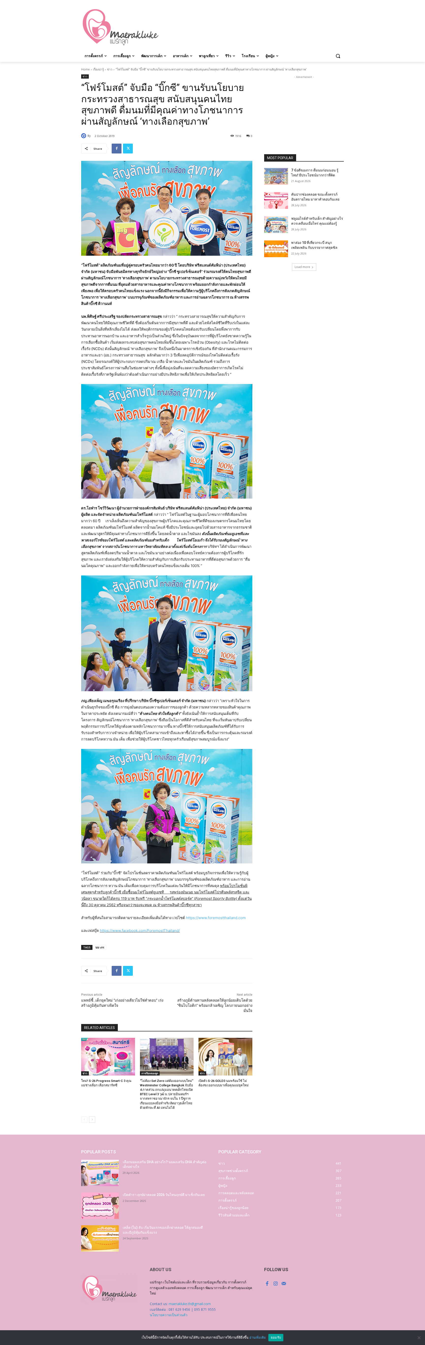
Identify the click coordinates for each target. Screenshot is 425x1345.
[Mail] (284, 1284)
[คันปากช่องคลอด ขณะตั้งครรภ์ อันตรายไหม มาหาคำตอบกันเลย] (276, 200)
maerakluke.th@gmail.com (190, 1303)
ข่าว (109, 69)
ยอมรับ (276, 1337)
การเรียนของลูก (149, 1073)
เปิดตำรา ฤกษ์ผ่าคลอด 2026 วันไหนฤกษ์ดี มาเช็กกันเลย (164, 1195)
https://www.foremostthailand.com (216, 917)
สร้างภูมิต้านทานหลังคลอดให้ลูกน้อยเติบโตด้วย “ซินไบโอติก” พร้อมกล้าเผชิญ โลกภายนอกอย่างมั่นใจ (214, 1005)
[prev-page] (84, 1119)
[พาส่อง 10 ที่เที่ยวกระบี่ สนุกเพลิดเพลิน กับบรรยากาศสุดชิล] (276, 248)
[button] (338, 56)
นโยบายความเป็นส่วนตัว (168, 1314)
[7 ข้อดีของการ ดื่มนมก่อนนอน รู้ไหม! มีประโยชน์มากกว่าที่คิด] (276, 176)
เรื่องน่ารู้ (98, 69)
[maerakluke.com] (120, 27)
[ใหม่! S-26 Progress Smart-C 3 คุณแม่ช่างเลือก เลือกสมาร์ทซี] (108, 1057)
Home (85, 69)
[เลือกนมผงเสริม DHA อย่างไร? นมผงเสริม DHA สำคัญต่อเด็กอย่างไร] (100, 1173)
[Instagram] (275, 1284)
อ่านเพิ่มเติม (257, 1337)
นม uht (99, 947)
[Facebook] (116, 148)
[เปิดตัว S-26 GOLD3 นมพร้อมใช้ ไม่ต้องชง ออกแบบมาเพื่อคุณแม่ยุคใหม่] (225, 1057)
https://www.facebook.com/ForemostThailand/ (140, 930)
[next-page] (92, 1119)
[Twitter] (128, 148)
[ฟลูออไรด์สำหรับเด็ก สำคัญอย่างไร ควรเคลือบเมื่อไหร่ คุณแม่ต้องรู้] (276, 224)
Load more (302, 267)
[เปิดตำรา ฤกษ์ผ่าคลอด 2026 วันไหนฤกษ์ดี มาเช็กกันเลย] (100, 1206)
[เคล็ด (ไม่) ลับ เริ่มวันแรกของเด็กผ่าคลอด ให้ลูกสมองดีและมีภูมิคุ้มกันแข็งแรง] (100, 1238)
